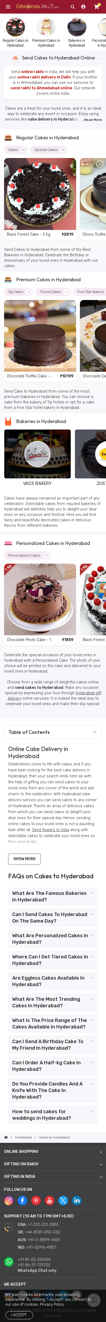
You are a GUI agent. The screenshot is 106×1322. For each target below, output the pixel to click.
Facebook (22, 1200)
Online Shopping (21, 1151)
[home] (6, 1137)
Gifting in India (19, 1176)
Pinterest (36, 1200)
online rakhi (32, 72)
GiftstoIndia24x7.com (37, 7)
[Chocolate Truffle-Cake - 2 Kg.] (40, 336)
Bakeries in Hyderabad (41, 421)
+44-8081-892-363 (42, 1232)
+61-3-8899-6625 (44, 1240)
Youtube (49, 1200)
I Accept (19, 1315)
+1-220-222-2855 (43, 1224)
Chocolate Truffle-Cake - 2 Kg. (30, 376)
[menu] (8, 7)
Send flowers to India (50, 830)
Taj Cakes (19, 292)
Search (72, 6)
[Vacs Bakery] (37, 454)
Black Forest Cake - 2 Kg (28, 234)
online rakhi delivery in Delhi (44, 77)
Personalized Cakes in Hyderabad (53, 543)
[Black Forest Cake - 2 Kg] (40, 194)
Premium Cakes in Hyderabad (48, 279)
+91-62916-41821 (41, 1247)
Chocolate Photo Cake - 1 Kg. (29, 640)
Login (83, 6)
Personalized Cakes (27, 555)
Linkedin (77, 1200)
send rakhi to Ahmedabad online (41, 88)
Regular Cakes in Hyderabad (47, 137)
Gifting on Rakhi (21, 1164)
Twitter (63, 1200)
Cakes (16, 150)
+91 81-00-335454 (34, 1259)
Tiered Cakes (53, 292)
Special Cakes (49, 150)
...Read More (92, 120)
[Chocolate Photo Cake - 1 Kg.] (40, 600)
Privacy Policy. (52, 1304)
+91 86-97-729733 (34, 1265)
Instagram (9, 1200)
